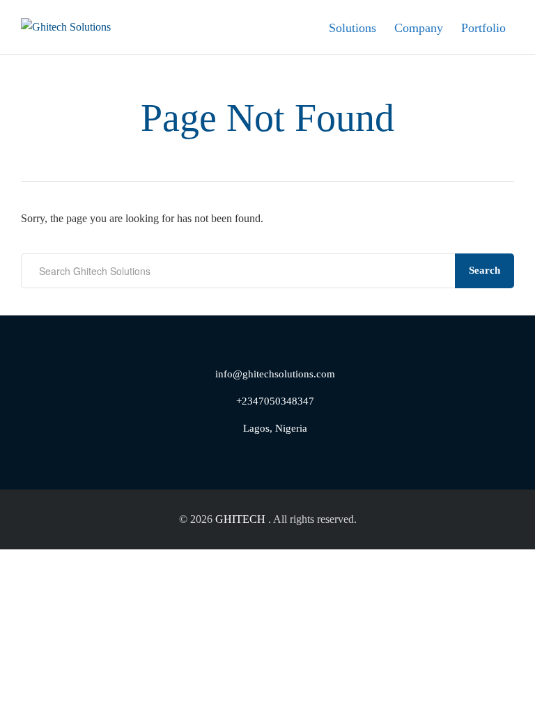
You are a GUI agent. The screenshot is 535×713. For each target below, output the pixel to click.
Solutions (352, 28)
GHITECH (240, 519)
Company (418, 28)
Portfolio (483, 28)
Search (484, 270)
